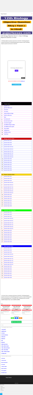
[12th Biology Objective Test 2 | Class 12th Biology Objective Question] (16, 307)
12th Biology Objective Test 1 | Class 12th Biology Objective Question (5, 311)
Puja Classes (4, 14)
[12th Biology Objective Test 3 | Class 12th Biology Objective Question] (27, 307)
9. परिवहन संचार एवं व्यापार (4, 344)
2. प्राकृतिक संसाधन (3, 331)
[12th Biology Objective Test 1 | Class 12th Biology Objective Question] (6, 307)
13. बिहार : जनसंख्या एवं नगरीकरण (5, 351)
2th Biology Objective (5, 295)
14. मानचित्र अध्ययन (3, 353)
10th (1, 388)
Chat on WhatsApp (17, 322)
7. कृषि (2, 340)
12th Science (3, 387)
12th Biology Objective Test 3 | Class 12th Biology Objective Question (26, 311)
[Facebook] (16, 318)
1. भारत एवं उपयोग (3, 329)
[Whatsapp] (12, 318)
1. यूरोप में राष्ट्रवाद (3, 358)
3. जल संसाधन (3, 333)
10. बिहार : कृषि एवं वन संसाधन (5, 346)
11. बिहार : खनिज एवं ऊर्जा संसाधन (5, 347)
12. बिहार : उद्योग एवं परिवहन (4, 349)
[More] (20, 318)
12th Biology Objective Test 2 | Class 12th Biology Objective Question (15, 311)
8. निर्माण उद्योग (3, 342)
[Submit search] (1, 394)
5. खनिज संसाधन (3, 336)
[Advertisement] (16, 6)
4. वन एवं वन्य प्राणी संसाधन (4, 334)
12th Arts (2, 390)
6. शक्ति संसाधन (3, 338)
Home (2, 386)
